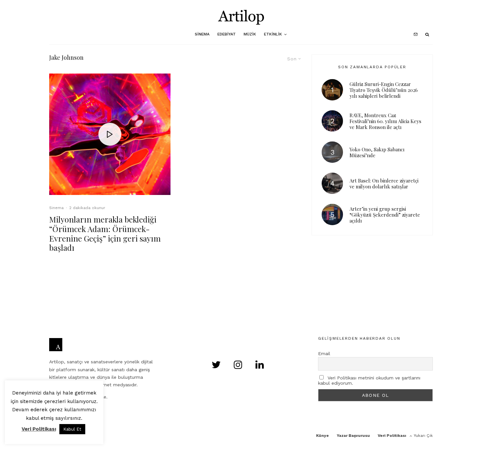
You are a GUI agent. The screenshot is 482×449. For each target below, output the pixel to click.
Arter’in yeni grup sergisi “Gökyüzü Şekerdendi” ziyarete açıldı (385, 215)
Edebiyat (226, 34)
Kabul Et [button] (72, 429)
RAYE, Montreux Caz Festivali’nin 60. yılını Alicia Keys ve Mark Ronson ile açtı (385, 121)
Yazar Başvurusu (353, 435)
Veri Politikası (392, 435)
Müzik (250, 34)
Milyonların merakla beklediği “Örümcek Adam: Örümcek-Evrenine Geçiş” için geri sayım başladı (105, 233)
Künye (322, 435)
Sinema (202, 34)
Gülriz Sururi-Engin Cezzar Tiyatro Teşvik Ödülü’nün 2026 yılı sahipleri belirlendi (384, 90)
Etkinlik (273, 34)
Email (324, 353)
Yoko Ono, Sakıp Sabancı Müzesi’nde (377, 152)
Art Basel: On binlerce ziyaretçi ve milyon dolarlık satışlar (384, 183)
